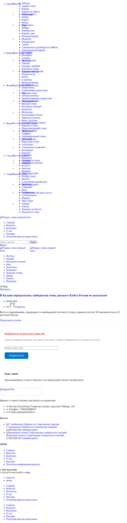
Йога (24, 190)
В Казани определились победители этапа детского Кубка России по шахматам (53, 295)
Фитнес (26, 179)
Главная (10, 450)
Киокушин (27, 25)
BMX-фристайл (30, 173)
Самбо (25, 44)
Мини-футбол (29, 60)
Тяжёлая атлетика (31, 117)
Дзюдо (25, 17)
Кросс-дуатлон (29, 120)
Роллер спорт (29, 176)
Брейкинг (27, 184)
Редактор (20, 307)
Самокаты (27, 187)
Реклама (10, 461)
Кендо (25, 22)
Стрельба (26, 155)
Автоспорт (27, 144)
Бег (23, 92)
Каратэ (25, 19)
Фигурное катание (31, 106)
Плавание (27, 139)
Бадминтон (27, 84)
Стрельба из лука (31, 160)
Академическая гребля (34, 122)
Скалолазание (29, 195)
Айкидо (26, 3)
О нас (9, 458)
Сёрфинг (26, 133)
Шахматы (27, 157)
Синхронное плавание (34, 147)
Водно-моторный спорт (34, 128)
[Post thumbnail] (32, 424)
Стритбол (27, 79)
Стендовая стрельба (32, 162)
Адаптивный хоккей (32, 71)
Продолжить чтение (10, 320)
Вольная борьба (30, 36)
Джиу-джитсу (29, 14)
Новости (10, 453)
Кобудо (25, 27)
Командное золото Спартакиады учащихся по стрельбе (35, 435)
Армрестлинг (29, 6)
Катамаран (27, 150)
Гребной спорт (29, 130)
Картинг (26, 153)
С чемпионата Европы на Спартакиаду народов (31, 427)
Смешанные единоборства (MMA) (40, 47)
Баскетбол (27, 52)
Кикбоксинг (28, 30)
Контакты (11, 456)
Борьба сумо (28, 33)
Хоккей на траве (30, 69)
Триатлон (27, 109)
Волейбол (27, 55)
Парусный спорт (30, 141)
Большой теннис (30, 101)
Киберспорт (28, 192)
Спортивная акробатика (34, 181)
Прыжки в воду (30, 125)
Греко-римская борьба (33, 50)
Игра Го (26, 165)
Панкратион (28, 41)
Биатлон (26, 168)
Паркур (26, 203)
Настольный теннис (32, 115)
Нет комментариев (28, 429)
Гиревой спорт (29, 93)
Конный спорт (29, 103)
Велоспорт (27, 112)
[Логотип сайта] (15, 217)
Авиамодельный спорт (34, 136)
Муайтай (26, 39)
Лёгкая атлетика (30, 95)
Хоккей (26, 63)
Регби (25, 77)
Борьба (25, 8)
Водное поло (28, 74)
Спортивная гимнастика (35, 90)
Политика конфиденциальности (23, 464)
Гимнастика (28, 87)
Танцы (25, 206)
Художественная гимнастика (37, 98)
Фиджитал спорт (30, 212)
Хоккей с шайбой (31, 66)
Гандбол (26, 58)
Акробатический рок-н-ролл (37, 192)
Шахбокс (26, 171)
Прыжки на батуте (31, 209)
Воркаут (26, 198)
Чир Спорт (27, 200)
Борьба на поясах (31, 11)
